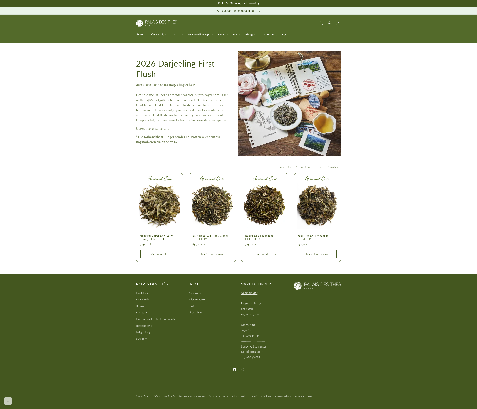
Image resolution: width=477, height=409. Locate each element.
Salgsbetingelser (198, 299)
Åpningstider (249, 292)
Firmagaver (142, 312)
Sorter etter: (285, 167)
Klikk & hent (195, 312)
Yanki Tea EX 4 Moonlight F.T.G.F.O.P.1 (314, 237)
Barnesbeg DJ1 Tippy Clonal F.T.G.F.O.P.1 (210, 237)
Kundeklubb (142, 293)
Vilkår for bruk (239, 396)
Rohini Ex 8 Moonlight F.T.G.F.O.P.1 (259, 237)
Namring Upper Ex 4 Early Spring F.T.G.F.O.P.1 (156, 237)
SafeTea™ (141, 339)
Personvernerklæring (218, 396)
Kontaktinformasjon (303, 396)
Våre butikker (143, 299)
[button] (321, 23)
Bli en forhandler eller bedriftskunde (155, 319)
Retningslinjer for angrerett (192, 396)
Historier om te (144, 325)
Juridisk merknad (282, 396)
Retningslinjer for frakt (260, 396)
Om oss (140, 306)
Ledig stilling (143, 332)
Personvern (195, 293)
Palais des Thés (151, 396)
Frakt (191, 306)
